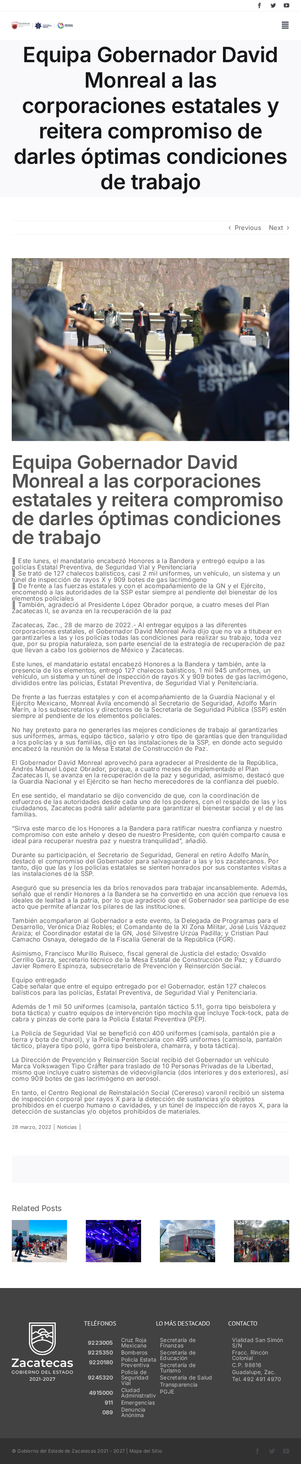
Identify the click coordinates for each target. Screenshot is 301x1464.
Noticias (67, 1127)
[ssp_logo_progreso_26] (42, 25)
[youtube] (286, 5)
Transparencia (179, 1384)
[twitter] (273, 5)
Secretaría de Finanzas (178, 1343)
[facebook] (259, 5)
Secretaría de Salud (186, 1377)
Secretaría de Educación (178, 1355)
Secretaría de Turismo (178, 1368)
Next (276, 227)
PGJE (167, 1391)
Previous (248, 227)
